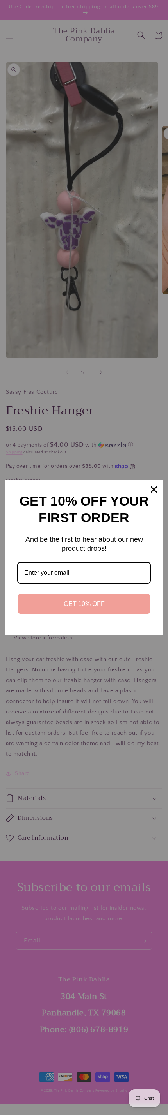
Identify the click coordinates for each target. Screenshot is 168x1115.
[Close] (154, 489)
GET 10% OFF (84, 604)
